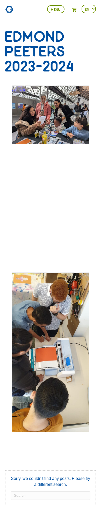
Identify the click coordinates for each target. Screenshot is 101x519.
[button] (55, 9)
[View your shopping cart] (74, 10)
